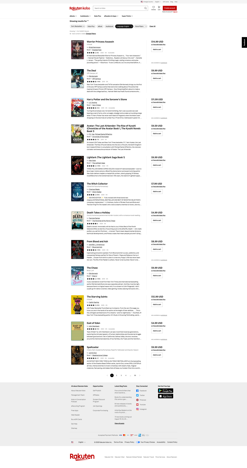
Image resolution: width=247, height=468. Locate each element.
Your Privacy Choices (148, 442)
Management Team (78, 395)
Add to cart (157, 49)
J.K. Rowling (93, 103)
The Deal (91, 70)
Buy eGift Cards (76, 419)
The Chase (92, 267)
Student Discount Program (99, 400)
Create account (169, 8)
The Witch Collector (97, 183)
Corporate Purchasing (100, 410)
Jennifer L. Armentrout (96, 245)
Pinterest (143, 400)
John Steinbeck (94, 326)
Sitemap (74, 428)
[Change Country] (72, 442)
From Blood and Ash (97, 241)
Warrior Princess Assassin (100, 41)
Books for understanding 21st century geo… (123, 398)
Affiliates (96, 395)
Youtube (143, 405)
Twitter (142, 395)
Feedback (244, 42)
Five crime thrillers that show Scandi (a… (123, 392)
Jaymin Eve (93, 353)
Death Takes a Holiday (98, 212)
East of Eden (93, 323)
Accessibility (161, 442)
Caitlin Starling (94, 302)
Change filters (91, 34)
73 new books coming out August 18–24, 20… (123, 418)
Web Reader (75, 415)
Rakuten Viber (120, 457)
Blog (171, 2)
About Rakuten (172, 457)
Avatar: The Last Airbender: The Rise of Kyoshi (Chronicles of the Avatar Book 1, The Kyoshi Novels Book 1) (114, 128)
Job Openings (97, 406)
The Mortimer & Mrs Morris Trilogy (103, 221)
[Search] (145, 8)
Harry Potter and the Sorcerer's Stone (107, 99)
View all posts (119, 423)
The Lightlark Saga (98, 163)
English (81, 442)
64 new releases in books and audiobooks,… (123, 405)
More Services (160, 457)
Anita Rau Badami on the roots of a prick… (123, 411)
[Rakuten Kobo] (80, 8)
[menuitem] (73, 16)
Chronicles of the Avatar (100, 137)
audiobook (164, 63)
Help (176, 2)
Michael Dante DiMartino (103, 134)
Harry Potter (96, 105)
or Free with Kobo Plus (158, 44)
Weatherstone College (100, 355)
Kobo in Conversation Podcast (78, 400)
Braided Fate (96, 50)
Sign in (175, 12)
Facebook (143, 391)
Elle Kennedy (93, 76)
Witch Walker (97, 192)
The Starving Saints (97, 296)
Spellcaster (93, 347)
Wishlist (153, 9)
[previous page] (107, 375)
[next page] (139, 375)
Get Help (74, 424)
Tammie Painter (94, 218)
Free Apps (74, 410)
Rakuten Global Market (134, 457)
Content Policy (172, 442)
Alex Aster (92, 160)
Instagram (143, 409)
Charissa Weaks (94, 189)
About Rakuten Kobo (78, 391)
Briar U (94, 276)
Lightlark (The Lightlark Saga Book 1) (106, 157)
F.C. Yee (91, 134)
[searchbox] (119, 8)
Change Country (148, 2)
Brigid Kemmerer (95, 47)
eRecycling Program (78, 406)
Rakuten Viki (109, 457)
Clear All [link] (152, 26)
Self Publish (97, 391)
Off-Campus (96, 79)
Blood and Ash (97, 247)
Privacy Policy (129, 442)
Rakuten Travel (148, 457)
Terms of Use (118, 442)
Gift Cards (166, 2)
